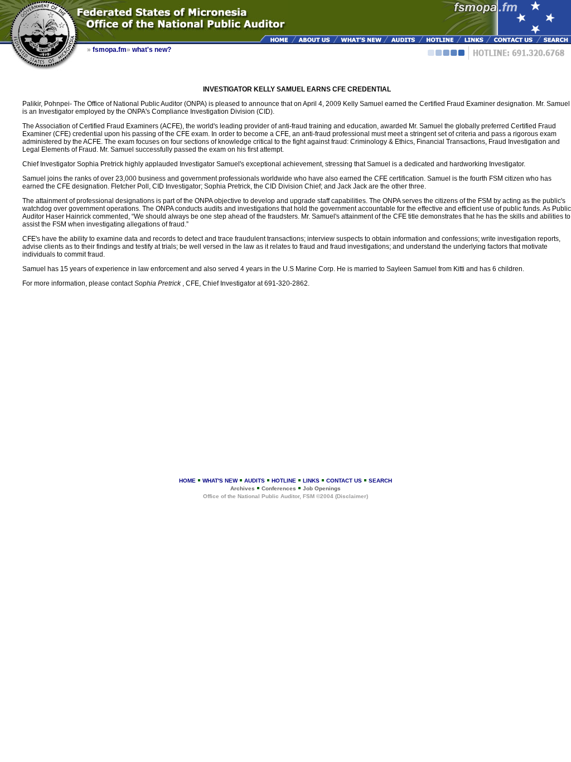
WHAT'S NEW (220, 481)
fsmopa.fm (110, 50)
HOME (187, 481)
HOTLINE (284, 481)
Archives (242, 488)
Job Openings (322, 488)
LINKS (311, 481)
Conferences (279, 488)
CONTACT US (344, 481)
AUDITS (254, 481)
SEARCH (380, 481)
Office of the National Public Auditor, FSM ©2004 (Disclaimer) (285, 496)
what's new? (151, 50)
